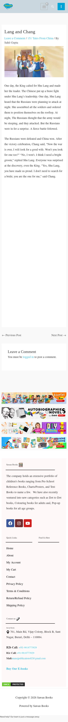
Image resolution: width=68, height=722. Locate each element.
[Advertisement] (34, 218)
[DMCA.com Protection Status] (13, 684)
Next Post (58, 335)
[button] (52, 6)
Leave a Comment (14, 38)
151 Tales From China (40, 38)
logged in (28, 357)
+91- (21, 647)
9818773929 (30, 647)
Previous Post (11, 335)
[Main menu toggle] (61, 6)
